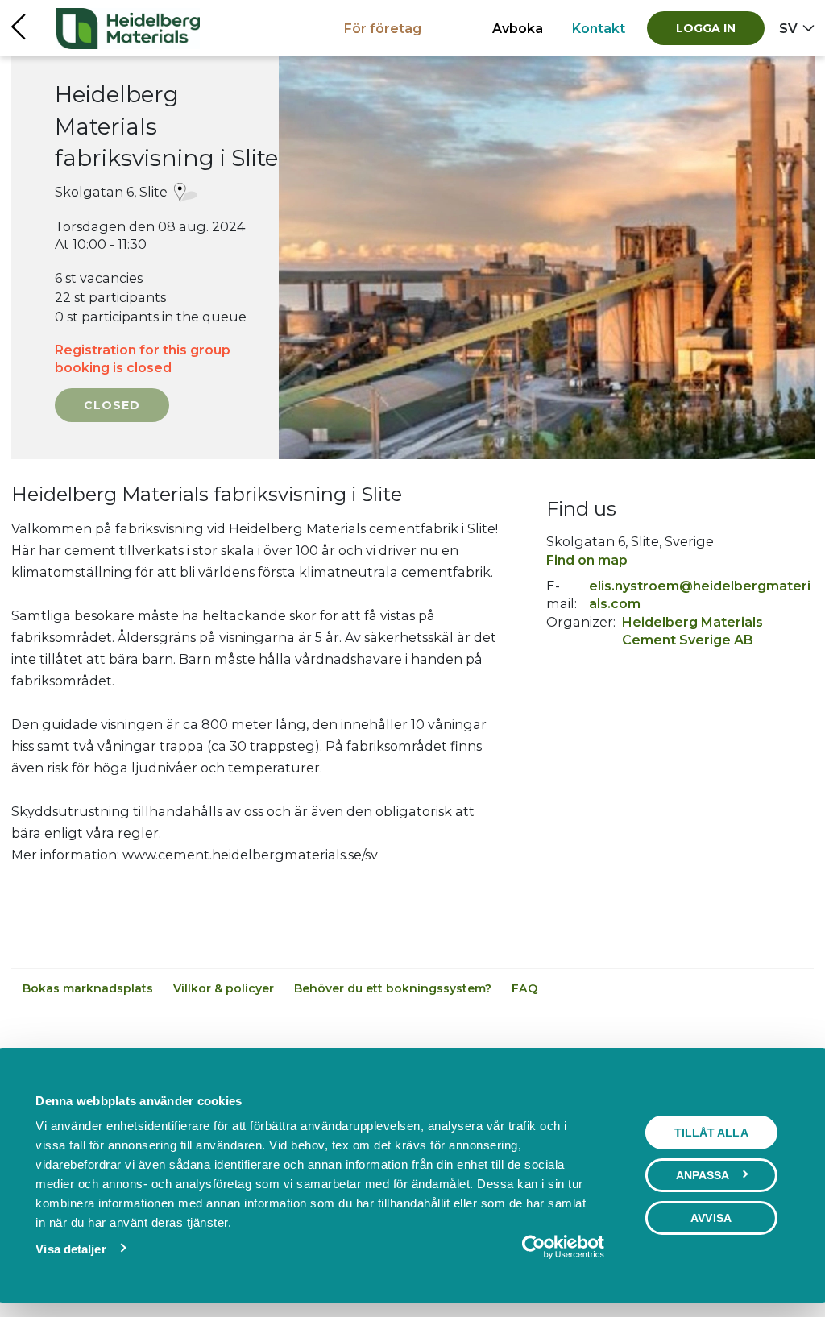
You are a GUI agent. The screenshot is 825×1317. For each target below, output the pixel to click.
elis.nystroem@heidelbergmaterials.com (699, 594)
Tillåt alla (711, 1132)
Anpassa (703, 1175)
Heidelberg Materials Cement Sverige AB (692, 631)
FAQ (524, 988)
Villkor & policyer (225, 988)
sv (788, 28)
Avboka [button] (517, 28)
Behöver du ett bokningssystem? (394, 988)
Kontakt (598, 28)
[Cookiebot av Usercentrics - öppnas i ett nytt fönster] (533, 1247)
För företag (382, 28)
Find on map (587, 560)
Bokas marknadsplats (89, 988)
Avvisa (711, 1217)
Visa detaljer (70, 1249)
